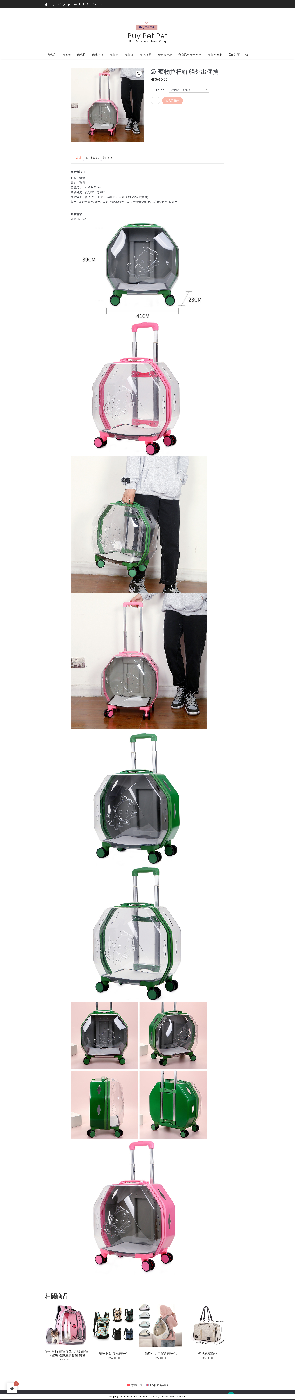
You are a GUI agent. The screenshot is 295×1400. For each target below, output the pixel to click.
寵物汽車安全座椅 (189, 54)
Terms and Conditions (174, 1396)
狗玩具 (51, 54)
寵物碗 (129, 54)
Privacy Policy (151, 1396)
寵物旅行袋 (165, 54)
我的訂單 (234, 54)
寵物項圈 (145, 54)
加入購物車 (172, 100)
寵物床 (114, 54)
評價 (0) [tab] (108, 158)
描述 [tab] (78, 158)
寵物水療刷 (215, 54)
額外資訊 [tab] (92, 158)
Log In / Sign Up (60, 4)
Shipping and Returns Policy (124, 1396)
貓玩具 (81, 54)
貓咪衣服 (98, 54)
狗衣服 (66, 54)
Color (160, 90)
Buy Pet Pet (148, 36)
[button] (139, 74)
